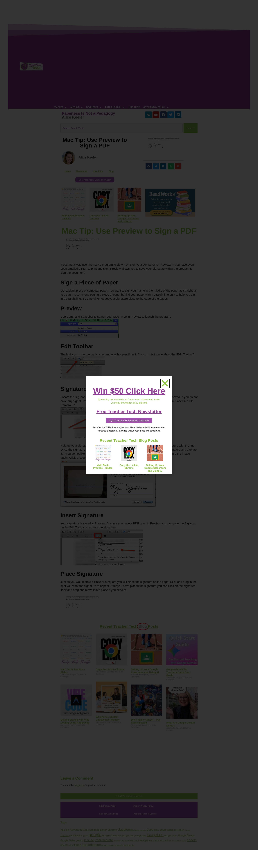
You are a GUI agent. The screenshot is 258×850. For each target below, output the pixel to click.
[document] (129, 425)
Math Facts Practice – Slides (102, 466)
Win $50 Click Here (129, 390)
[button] (165, 383)
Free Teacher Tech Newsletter (129, 411)
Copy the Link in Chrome (129, 466)
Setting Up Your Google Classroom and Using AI (155, 468)
